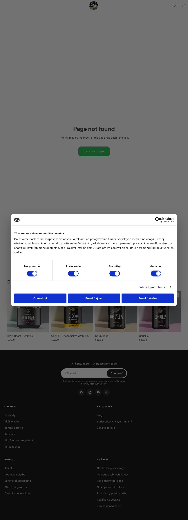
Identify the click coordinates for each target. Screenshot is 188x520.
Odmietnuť (40, 298)
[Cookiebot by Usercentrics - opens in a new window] (158, 220)
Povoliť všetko (147, 298)
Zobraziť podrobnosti (153, 287)
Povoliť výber (94, 298)
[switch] (73, 274)
